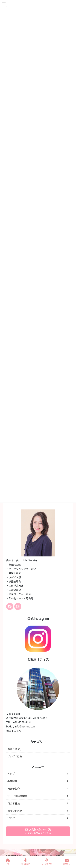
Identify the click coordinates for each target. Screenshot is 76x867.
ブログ (11, 818)
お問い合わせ (14, 811)
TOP (8, 864)
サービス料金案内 (17, 796)
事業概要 (12, 781)
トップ (11, 773)
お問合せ (66, 864)
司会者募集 (13, 803)
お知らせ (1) (14, 749)
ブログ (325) (14, 756)
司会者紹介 (13, 788)
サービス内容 (46, 864)
